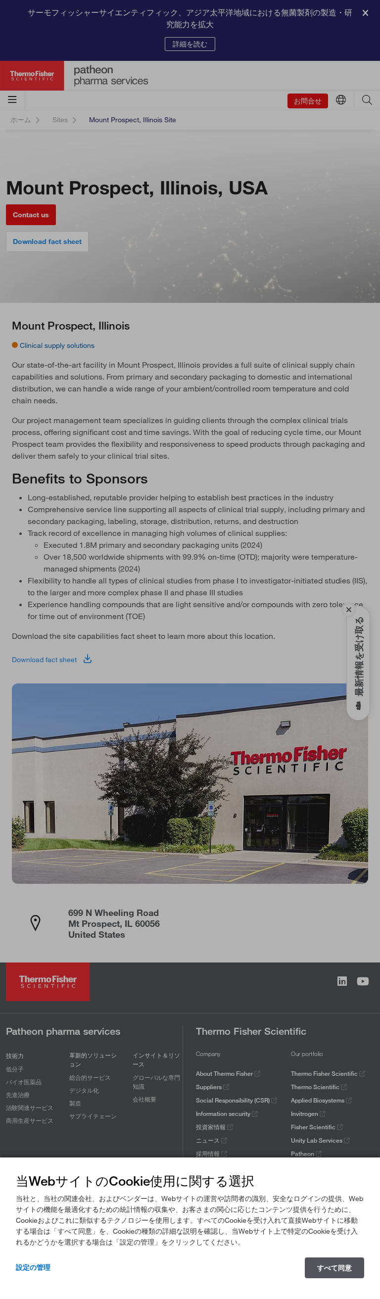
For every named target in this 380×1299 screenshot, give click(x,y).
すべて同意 (334, 1267)
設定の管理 (33, 1267)
